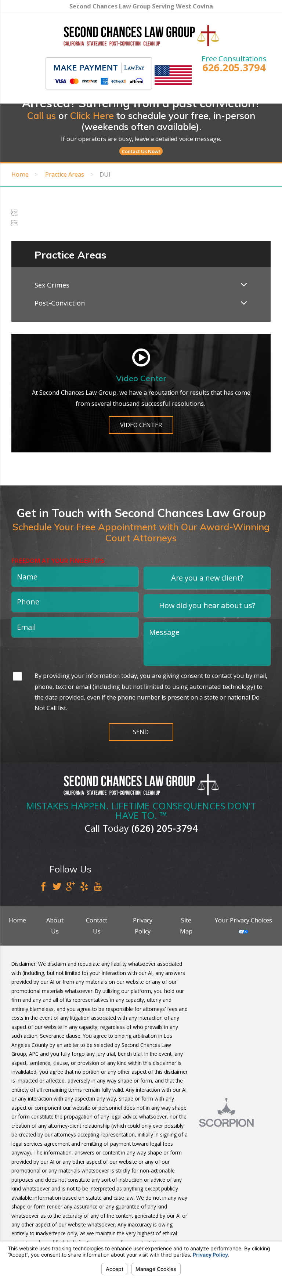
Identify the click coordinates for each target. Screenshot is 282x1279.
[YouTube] (97, 887)
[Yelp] (84, 887)
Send (141, 732)
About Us (55, 925)
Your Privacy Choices (243, 920)
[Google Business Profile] (70, 887)
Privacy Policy (142, 925)
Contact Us (96, 925)
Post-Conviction (60, 303)
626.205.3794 (234, 67)
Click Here (92, 115)
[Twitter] (57, 887)
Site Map (186, 925)
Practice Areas (64, 174)
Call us (41, 115)
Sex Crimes (52, 285)
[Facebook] (43, 887)
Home (20, 174)
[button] (244, 285)
